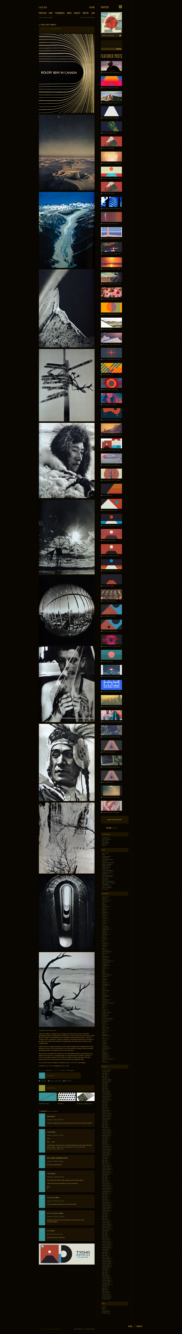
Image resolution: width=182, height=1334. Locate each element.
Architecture (105, 906)
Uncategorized (106, 1048)
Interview (104, 968)
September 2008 (106, 1266)
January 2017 (105, 1112)
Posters (104, 1006)
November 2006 (106, 1297)
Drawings (104, 932)
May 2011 (104, 1216)
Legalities (104, 979)
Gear (103, 948)
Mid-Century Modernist (108, 881)
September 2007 (106, 1285)
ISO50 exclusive (106, 975)
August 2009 (105, 1249)
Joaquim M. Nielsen (107, 872)
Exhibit (104, 937)
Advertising (105, 897)
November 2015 (106, 1132)
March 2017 (105, 1109)
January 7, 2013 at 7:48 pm (55, 1161)
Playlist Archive (111, 35)
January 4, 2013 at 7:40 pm (55, 1135)
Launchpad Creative (107, 876)
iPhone (104, 971)
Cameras (104, 914)
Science (104, 1024)
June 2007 (104, 1286)
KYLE (49, 1231)
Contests (104, 922)
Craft (103, 925)
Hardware (104, 957)
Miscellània (105, 985)
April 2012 (104, 1199)
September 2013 (106, 1172)
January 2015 (105, 1148)
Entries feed (105, 1310)
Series (103, 1026)
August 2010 (105, 1230)
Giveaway (104, 950)
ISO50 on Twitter (106, 865)
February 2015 (106, 1146)
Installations (105, 965)
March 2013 (105, 1182)
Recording (104, 1021)
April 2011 (104, 1218)
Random (104, 1017)
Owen (49, 1132)
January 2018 (105, 1093)
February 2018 (106, 1091)
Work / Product (135, 1326)
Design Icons (105, 929)
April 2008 (104, 1274)
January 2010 (105, 1241)
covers (104, 923)
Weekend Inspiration (107, 1059)
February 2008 (106, 1277)
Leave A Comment (53, 1111)
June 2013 (104, 1177)
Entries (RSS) (78, 1329)
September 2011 (106, 1210)
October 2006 (105, 1299)
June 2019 (104, 1074)
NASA (103, 993)
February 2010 (106, 1239)
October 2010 (105, 1227)
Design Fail (105, 928)
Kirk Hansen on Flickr (107, 875)
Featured (104, 939)
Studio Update (105, 1035)
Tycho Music (60, 13)
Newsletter (105, 995)
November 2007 (106, 1282)
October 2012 (105, 1190)
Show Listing (105, 1027)
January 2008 (105, 1278)
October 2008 (105, 1264)
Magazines (105, 982)
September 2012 (106, 1191)
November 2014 (106, 1151)
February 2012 (106, 1202)
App (103, 903)
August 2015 (105, 1137)
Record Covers (106, 1020)
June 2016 (104, 1123)
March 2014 (105, 1163)
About (69, 13)
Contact (77, 13)
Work (103, 1060)
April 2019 (104, 1077)
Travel (103, 1040)
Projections (105, 1015)
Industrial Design (106, 961)
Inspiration (104, 962)
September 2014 (106, 1154)
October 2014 (105, 1152)
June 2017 (104, 1104)
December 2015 (106, 1130)
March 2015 (105, 1144)
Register (104, 1307)
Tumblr (104, 1042)
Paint (103, 998)
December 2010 (106, 1224)
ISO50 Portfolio (106, 867)
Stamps (104, 1034)
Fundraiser (105, 943)
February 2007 (106, 1292)
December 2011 (106, 1205)
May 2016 (104, 1124)
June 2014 (104, 1158)
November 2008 (106, 1263)
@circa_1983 (65, 1066)
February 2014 (106, 1165)
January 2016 (105, 1129)
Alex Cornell (105, 840)
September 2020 (106, 1070)
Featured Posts (111, 56)
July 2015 (104, 1138)
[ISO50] (44, 7)
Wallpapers (105, 1052)
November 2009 (106, 1244)
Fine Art (104, 942)
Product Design (106, 1012)
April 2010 (104, 1236)
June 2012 (104, 1196)
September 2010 (106, 1229)
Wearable (104, 1054)
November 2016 (106, 1115)
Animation (104, 901)
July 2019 (104, 1073)
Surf (103, 1037)
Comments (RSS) (90, 1329)
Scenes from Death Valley (87, 17)
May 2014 (104, 1160)
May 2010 (104, 1235)
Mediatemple (105, 879)
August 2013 (105, 1174)
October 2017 (105, 1098)
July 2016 (104, 1121)
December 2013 (106, 1168)
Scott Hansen (105, 837)
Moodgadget (105, 884)
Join (93, 13)
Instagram (104, 964)
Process (104, 1009)
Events (104, 936)
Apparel (104, 904)
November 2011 (106, 1207)
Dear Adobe (105, 926)
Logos (103, 981)
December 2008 (106, 1261)
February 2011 (105, 1221)
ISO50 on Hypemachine (108, 862)
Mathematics (105, 984)
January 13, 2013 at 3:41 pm (55, 1177)
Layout (104, 978)
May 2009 (104, 1253)
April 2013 (104, 1180)
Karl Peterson (105, 873)
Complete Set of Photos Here (47, 1030)
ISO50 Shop (105, 868)
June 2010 (104, 1233)
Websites (104, 1057)
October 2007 (105, 1283)
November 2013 (106, 1169)
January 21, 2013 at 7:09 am (55, 1216)
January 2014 (105, 1166)
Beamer (104, 845)
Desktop (104, 931)
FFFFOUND (105, 858)
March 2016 (105, 1127)
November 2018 (106, 1081)
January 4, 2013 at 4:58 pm (55, 1119)
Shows (104, 1029)
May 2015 (104, 1141)
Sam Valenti (105, 844)
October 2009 (105, 1246)
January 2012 (105, 1204)
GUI (103, 954)
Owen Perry (49, 1066)
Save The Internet (106, 886)
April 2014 (104, 1161)
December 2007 (106, 1280)
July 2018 (104, 1084)
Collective (56, 28)
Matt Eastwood (53, 1213)
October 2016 (105, 1116)
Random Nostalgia (107, 1018)
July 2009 (104, 1250)
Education (104, 934)
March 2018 (105, 1090)
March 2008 (105, 1275)
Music (103, 992)
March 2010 (105, 1238)
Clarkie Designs (106, 856)
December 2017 (106, 1095)
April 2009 (104, 1255)
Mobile (103, 988)
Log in (103, 1308)
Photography (70, 1070)
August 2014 (105, 1155)
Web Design (105, 1056)
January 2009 (105, 1260)
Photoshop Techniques (108, 1003)
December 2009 (106, 1243)
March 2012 (105, 1200)
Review (104, 1023)
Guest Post (105, 953)
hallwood (51, 1197)
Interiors (104, 967)
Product (104, 1010)
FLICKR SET (73, 1062)
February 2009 (106, 1258)
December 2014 (106, 1149)
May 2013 (104, 1179)
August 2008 (105, 1268)
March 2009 (105, 1257)
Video (103, 1051)
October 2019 (105, 1071)
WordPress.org (106, 1313)
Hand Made (105, 956)
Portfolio (42, 13)
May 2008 (104, 1272)
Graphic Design (106, 951)
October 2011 (105, 1208)
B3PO (103, 854)
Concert (104, 920)
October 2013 (105, 1171)
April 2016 (104, 1126)
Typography (105, 1046)
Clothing (104, 917)
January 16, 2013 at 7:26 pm (55, 1201)
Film (103, 940)
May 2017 (104, 1105)
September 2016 (106, 1118)
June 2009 (104, 1252)
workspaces (105, 1062)
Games (104, 946)
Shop (51, 13)
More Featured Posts (114, 819)
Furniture (104, 945)
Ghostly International (107, 859)
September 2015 (106, 1135)
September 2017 (106, 1099)
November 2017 (106, 1096)
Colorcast (104, 918)
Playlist (111, 6)
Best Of (104, 907)
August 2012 (105, 1193)
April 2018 (104, 1088)
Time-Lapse (105, 1038)
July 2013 (104, 1176)
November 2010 (106, 1225)
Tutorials (104, 1043)
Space (103, 1032)
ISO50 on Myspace (107, 864)
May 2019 (104, 1076)
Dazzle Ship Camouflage (46, 17)
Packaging (104, 996)
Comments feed (106, 1311)
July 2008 (104, 1269)
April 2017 (104, 1107)
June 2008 (104, 1271)
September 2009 (106, 1247)
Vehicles (104, 1049)
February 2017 (106, 1110)
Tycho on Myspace (107, 887)
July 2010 (104, 1232)
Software (104, 1031)
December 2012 (106, 1186)
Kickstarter (105, 976)
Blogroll (104, 909)
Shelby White (105, 842)
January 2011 (105, 1222)
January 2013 (105, 1185)
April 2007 (104, 1289)
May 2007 (104, 1288)
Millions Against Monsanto (109, 883)
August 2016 (105, 1119)
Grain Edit (104, 861)
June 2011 (104, 1215)
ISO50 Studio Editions (107, 870)
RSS (92, 7)
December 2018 (106, 1079)
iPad (103, 970)
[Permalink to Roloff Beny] (47, 25)
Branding (104, 912)
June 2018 (104, 1085)
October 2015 (105, 1134)
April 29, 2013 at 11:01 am (54, 1234)
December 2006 (106, 1296)
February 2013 (106, 1183)
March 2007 (105, 1291)
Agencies (104, 898)
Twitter (85, 13)
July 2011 (104, 1213)
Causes (104, 915)
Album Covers (105, 900)
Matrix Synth (105, 878)
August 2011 (105, 1211)
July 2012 (104, 1194)
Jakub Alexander (106, 839)
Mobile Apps (105, 990)
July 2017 (104, 1102)
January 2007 (105, 1294)
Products (104, 1013)
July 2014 (104, 1157)
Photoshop (105, 1001)
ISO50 (103, 973)
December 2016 (106, 1113)
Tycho (103, 1045)
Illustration (104, 959)
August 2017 (105, 1101)
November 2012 (106, 1188)
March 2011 (105, 1219)
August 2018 (105, 1082)
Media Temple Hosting (111, 828)
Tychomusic (105, 889)
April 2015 (104, 1143)
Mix (103, 987)
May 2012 (104, 1197)
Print (103, 1007)
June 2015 (104, 1140)
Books (63, 1070)
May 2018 (104, 1087)
